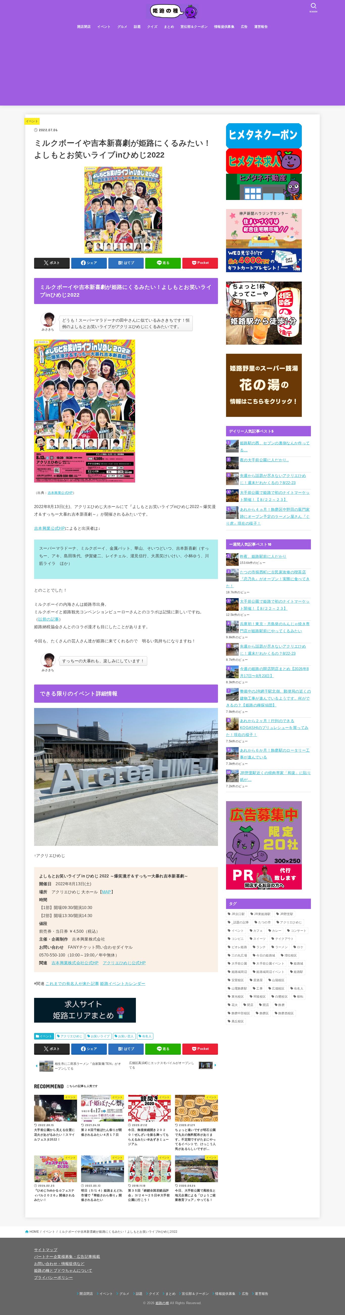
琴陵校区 (259, 996)
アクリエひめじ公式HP (124, 962)
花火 (235, 1005)
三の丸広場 (239, 955)
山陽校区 (278, 980)
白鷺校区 (281, 996)
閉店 (250, 1005)
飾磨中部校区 (241, 1013)
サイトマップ (45, 1250)
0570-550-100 (52, 955)
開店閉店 (84, 27)
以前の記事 (48, 619)
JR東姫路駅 (262, 914)
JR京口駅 (238, 914)
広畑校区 (278, 988)
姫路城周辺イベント (270, 972)
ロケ (300, 947)
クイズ (152, 27)
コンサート (299, 930)
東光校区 (238, 996)
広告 (244, 27)
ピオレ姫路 (239, 947)
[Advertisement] (172, 70)
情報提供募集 (224, 27)
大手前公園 (239, 963)
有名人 (147, 1036)
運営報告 (261, 27)
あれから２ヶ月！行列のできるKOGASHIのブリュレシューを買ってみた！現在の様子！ (267, 728)
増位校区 (291, 955)
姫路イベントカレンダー (122, 983)
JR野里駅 (286, 914)
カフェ (258, 930)
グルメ (122, 27)
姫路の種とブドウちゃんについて (63, 1271)
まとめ (169, 27)
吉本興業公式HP (60, 493)
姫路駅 (298, 972)
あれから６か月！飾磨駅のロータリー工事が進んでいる (275, 754)
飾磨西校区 (286, 1013)
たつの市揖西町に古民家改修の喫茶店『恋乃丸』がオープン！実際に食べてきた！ (268, 579)
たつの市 (264, 922)
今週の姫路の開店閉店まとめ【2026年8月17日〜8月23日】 (274, 672)
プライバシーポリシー (53, 1278)
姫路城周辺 (239, 972)
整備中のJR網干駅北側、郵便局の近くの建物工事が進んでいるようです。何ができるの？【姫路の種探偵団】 (268, 698)
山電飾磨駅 (239, 988)
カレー (276, 930)
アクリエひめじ (72, 1036)
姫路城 (298, 963)
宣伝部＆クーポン (194, 27)
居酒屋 (258, 980)
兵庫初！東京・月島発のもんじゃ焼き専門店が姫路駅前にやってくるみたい (275, 627)
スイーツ (259, 939)
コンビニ (238, 939)
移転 (300, 996)
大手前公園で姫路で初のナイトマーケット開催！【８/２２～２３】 (275, 496)
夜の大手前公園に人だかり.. (264, 460)
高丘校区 (238, 1021)
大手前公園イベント (270, 963)
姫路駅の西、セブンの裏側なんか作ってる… (275, 446)
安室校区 (238, 980)
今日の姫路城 (265, 955)
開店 (266, 1005)
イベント (104, 27)
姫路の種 (162, 1303)
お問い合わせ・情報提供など (59, 1264)
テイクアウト (284, 939)
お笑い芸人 (126, 1036)
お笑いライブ (100, 1036)
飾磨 (281, 1005)
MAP (106, 892)
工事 (259, 988)
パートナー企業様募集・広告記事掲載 (67, 1257)
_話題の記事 (240, 922)
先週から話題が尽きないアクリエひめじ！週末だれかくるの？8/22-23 (273, 479)
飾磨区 (264, 1013)
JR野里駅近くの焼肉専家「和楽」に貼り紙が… (275, 776)
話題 (137, 27)
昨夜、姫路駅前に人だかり (263, 556)
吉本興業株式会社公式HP (75, 962)
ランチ (261, 947)
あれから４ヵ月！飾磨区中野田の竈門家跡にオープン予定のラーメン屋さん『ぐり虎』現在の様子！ (268, 516)
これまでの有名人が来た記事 (72, 983)
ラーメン (281, 947)
